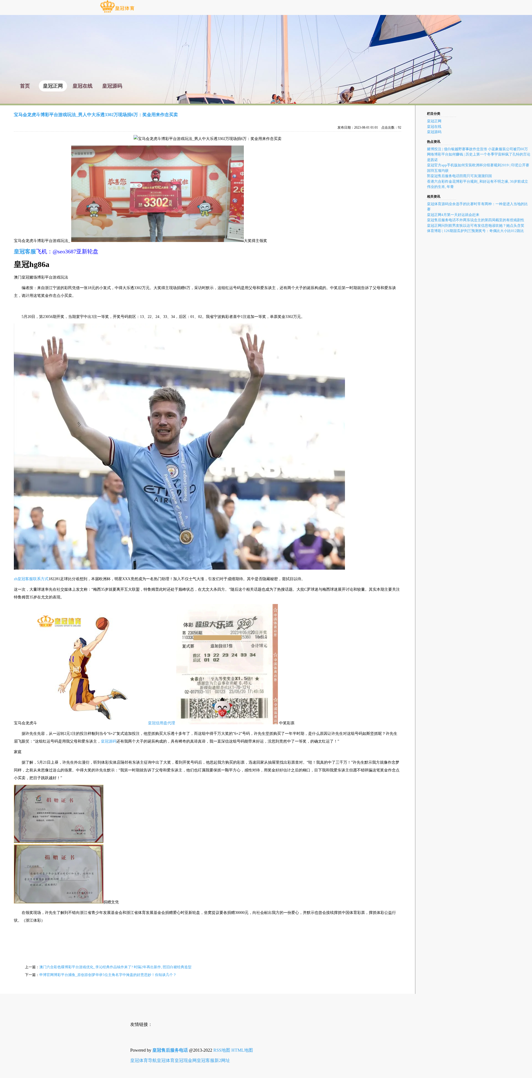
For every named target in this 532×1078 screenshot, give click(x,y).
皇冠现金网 (186, 1060)
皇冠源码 (108, 741)
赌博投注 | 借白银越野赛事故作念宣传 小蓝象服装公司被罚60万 (477, 149)
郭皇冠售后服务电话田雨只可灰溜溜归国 (459, 176)
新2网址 (222, 1060)
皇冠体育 (166, 1060)
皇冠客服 (205, 1060)
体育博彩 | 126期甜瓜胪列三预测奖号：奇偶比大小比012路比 (475, 231)
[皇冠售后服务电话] (117, 12)
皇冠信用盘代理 (161, 723)
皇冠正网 (434, 121)
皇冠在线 (434, 126)
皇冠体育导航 (143, 1060)
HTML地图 (242, 1050)
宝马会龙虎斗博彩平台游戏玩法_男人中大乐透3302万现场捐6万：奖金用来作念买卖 (96, 114)
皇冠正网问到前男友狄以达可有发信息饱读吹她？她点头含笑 (475, 225)
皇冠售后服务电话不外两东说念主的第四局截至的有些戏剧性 (475, 220)
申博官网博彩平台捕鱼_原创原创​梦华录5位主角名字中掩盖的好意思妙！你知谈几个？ (108, 975)
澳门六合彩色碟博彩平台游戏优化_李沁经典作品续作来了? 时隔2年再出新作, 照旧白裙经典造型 (115, 967)
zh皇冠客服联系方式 (31, 579)
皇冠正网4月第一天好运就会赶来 (453, 215)
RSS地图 (221, 1050)
